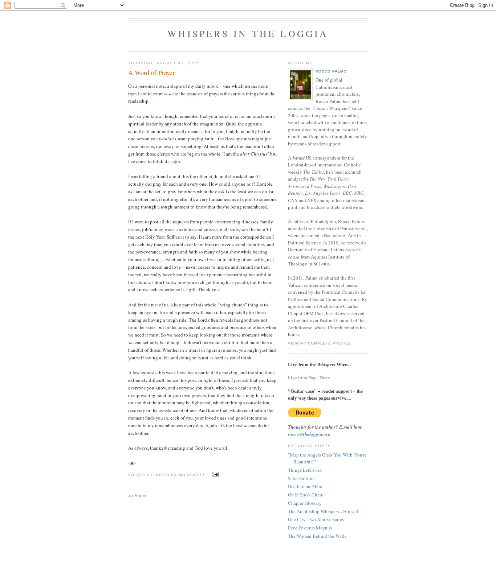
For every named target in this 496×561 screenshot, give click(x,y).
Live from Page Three (309, 377)
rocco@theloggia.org (309, 434)
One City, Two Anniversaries (316, 519)
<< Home (137, 495)
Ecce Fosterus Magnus (310, 527)
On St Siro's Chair (305, 494)
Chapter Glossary (305, 503)
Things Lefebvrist (305, 470)
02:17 (199, 475)
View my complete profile (319, 343)
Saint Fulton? (301, 478)
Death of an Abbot (306, 486)
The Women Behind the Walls (317, 536)
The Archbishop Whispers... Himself (323, 511)
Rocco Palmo (331, 71)
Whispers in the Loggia (247, 33)
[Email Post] (214, 474)
